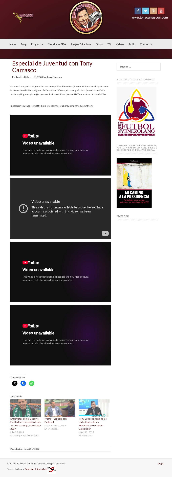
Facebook (123, 216)
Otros (99, 44)
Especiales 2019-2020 (29, 449)
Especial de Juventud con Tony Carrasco (52, 66)
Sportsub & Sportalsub (36, 469)
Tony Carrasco (54, 77)
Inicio (12, 44)
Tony (23, 44)
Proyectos (37, 44)
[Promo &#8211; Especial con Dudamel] (60, 408)
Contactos (146, 44)
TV (109, 44)
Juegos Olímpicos (81, 44)
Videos (120, 44)
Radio (132, 44)
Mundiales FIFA (57, 44)
